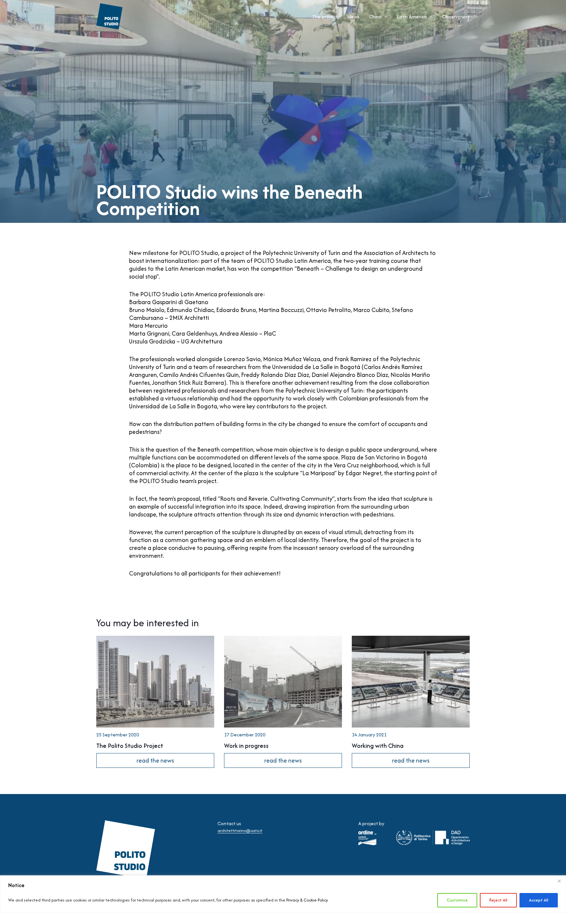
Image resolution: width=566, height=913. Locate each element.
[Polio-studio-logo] (109, 16)
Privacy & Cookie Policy (307, 900)
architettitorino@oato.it (239, 830)
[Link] (155, 702)
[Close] (559, 881)
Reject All (498, 900)
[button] (385, 16)
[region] (283, 894)
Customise (457, 900)
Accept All (538, 900)
